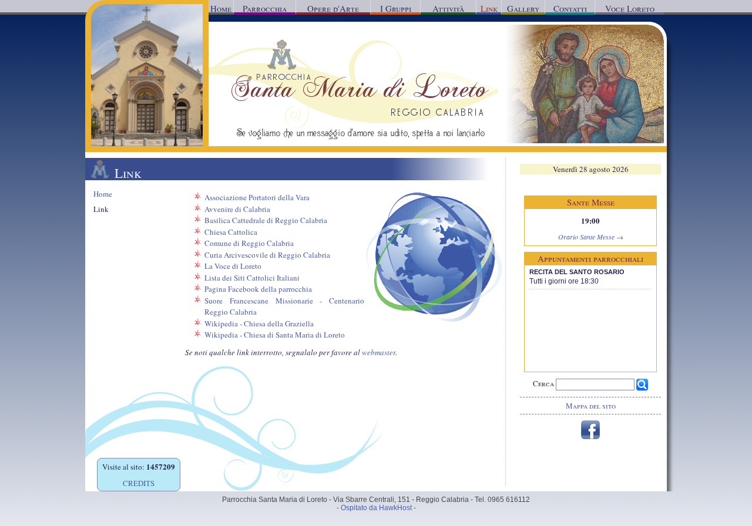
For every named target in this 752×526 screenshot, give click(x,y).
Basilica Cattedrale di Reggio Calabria (265, 220)
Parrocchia (265, 8)
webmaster (378, 352)
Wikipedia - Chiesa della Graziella (259, 323)
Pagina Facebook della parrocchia (258, 289)
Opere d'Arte (333, 8)
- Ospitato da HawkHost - (376, 508)
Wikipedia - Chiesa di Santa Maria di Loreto (274, 334)
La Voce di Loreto (232, 266)
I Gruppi (395, 8)
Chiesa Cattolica (230, 232)
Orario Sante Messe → (590, 236)
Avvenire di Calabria (237, 209)
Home (220, 8)
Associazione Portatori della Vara (257, 197)
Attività (448, 8)
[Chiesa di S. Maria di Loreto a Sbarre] (147, 143)
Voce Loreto (629, 8)
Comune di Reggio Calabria (249, 243)
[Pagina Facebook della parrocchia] (590, 436)
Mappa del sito (591, 405)
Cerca (544, 383)
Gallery (523, 8)
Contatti (570, 8)
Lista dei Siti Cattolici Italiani (252, 277)
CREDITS (139, 483)
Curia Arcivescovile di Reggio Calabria (267, 254)
